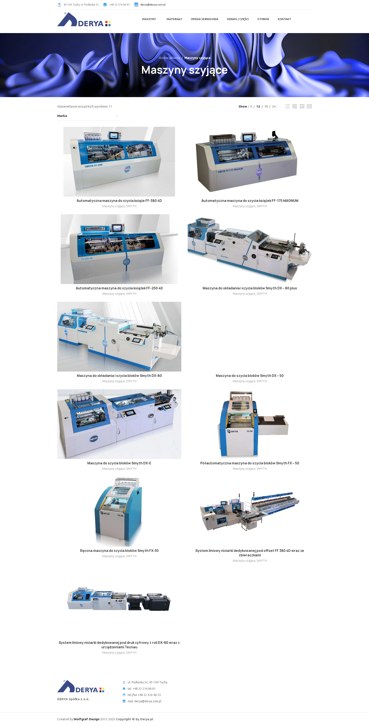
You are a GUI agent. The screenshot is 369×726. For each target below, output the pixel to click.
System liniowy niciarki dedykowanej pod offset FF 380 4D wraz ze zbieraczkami (249, 552)
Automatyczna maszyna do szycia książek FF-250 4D (119, 288)
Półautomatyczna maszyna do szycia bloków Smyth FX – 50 (249, 463)
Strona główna (169, 58)
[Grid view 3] (302, 106)
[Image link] (80, 686)
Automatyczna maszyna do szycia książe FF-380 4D (119, 200)
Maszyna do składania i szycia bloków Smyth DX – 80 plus (250, 288)
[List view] (288, 106)
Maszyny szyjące (113, 206)
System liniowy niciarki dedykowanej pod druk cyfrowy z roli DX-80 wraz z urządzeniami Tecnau (119, 644)
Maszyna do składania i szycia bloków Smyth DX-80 (119, 375)
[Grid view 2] (295, 106)
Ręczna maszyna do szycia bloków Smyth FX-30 (119, 550)
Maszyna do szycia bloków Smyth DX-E (119, 463)
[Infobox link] (78, 5)
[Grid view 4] (309, 106)
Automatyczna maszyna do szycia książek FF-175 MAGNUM (249, 200)
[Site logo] (84, 19)
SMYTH (131, 206)
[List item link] (152, 688)
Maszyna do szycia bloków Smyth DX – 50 (250, 375)
